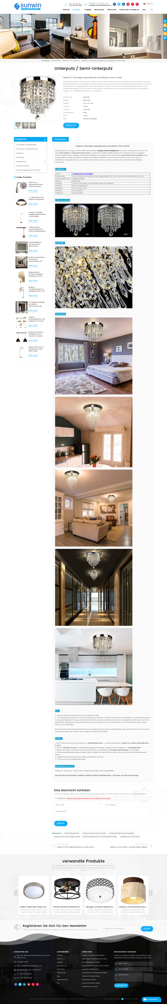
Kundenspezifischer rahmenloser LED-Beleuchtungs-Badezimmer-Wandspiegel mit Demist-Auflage (37, 244)
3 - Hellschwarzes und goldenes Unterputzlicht (36, 198)
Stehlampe (19, 153)
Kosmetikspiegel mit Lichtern (91, 962)
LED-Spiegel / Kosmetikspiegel (26, 145)
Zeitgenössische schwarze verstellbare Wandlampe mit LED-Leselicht (36, 274)
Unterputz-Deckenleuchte (90, 969)
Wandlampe (20, 157)
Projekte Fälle (61, 973)
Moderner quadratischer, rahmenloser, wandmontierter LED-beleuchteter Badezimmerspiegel (37, 259)
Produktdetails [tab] (60, 139)
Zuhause (66, 9)
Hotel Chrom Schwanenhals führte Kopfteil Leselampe (36, 184)
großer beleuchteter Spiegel (91, 983)
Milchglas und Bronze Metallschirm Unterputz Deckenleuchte (67, 907)
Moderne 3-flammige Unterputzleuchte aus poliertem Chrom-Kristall (88, 798)
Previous (16, 893)
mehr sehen (33, 191)
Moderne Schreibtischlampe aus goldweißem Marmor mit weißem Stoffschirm (37, 289)
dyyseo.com (98, 999)
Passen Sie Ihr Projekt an (129, 9)
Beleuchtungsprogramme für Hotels (28, 170)
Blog (58, 976)
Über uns (60, 959)
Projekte (88, 9)
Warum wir (111, 9)
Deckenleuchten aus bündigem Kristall (67, 837)
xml (58, 983)
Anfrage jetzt (71, 125)
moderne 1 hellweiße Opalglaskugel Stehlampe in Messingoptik (37, 214)
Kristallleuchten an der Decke (129, 837)
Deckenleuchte (21, 162)
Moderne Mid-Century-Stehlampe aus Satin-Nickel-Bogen (36, 349)
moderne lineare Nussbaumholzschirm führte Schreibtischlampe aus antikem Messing (37, 229)
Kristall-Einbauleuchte (72, 833)
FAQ (144, 9)
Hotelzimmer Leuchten (89, 980)
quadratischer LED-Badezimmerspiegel (94, 973)
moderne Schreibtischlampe (91, 976)
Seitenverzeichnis (62, 980)
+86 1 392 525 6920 (75, 5)
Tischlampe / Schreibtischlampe (27, 149)
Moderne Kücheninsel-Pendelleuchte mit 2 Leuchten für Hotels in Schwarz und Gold (36, 334)
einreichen (120, 985)
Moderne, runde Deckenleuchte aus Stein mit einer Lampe (100, 907)
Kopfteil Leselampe (22, 166)
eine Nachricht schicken (152, 1000)
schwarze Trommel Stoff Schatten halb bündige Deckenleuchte (133, 907)
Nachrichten (99, 9)
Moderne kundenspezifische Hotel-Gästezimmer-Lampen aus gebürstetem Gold (37, 319)
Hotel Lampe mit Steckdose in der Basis (94, 959)
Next (151, 893)
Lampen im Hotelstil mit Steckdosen (93, 955)
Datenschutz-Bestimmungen (112, 999)
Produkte (76, 9)
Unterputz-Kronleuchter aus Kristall (94, 833)
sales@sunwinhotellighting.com (100, 5)
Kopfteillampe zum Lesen (90, 987)
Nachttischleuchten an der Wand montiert (95, 966)
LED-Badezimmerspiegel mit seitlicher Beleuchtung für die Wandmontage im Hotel (37, 304)
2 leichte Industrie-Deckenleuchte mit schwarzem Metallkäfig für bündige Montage (34, 907)
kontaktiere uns (62, 966)
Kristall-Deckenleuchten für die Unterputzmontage (100, 837)
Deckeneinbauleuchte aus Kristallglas (121, 833)
